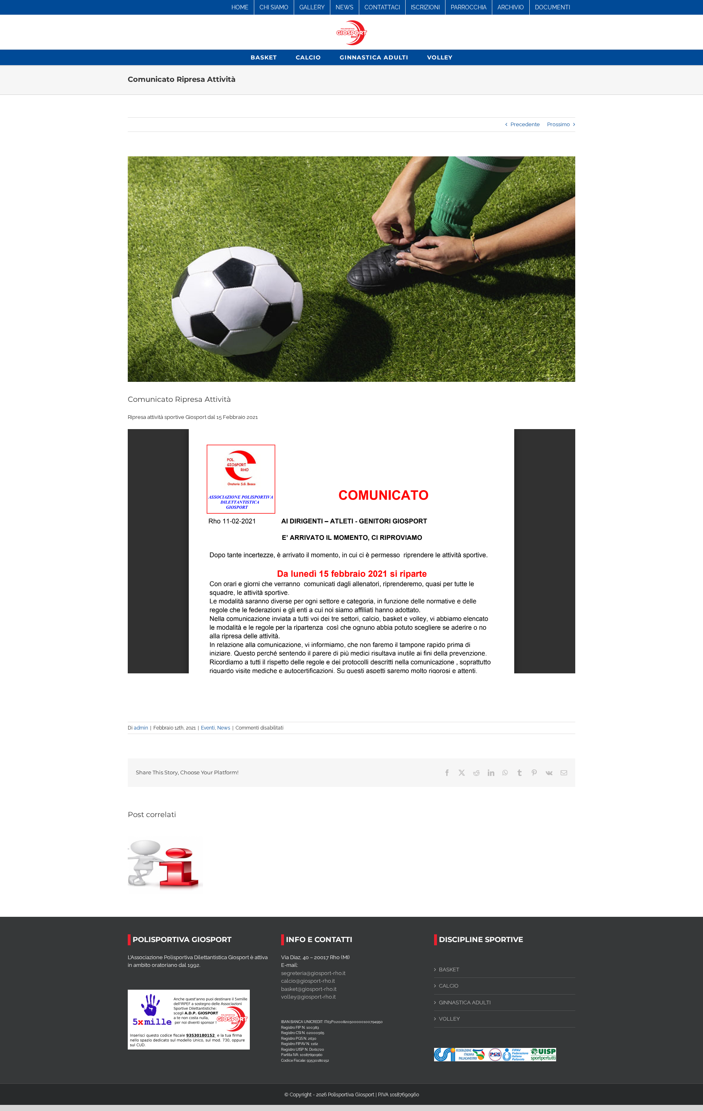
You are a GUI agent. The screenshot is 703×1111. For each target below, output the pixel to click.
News (223, 728)
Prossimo (558, 124)
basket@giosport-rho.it (308, 989)
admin (141, 728)
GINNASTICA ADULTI (465, 1002)
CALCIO (448, 986)
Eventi (208, 728)
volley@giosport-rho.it (308, 997)
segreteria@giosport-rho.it (313, 973)
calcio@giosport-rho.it (308, 981)
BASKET (449, 969)
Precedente (525, 124)
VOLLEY (449, 1019)
